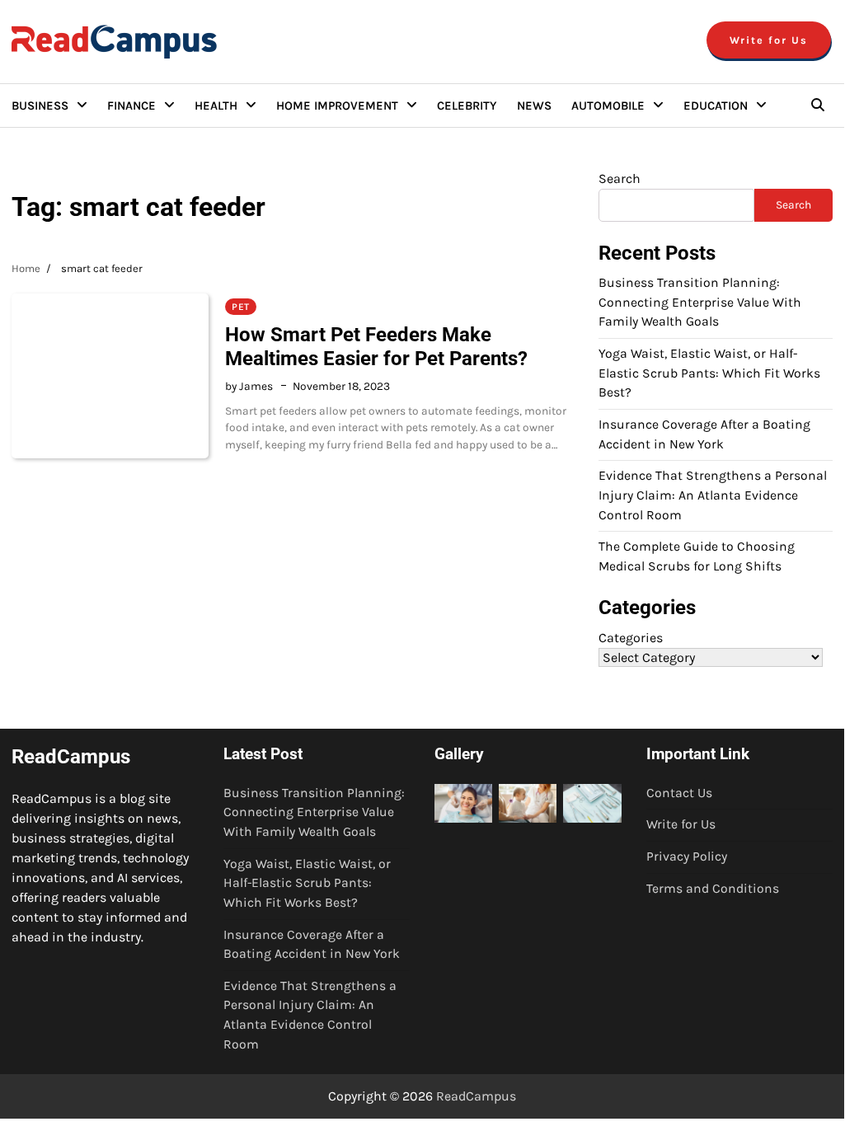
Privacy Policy (686, 856)
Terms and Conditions (712, 888)
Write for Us (769, 40)
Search (620, 178)
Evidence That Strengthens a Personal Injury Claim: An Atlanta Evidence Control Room (713, 495)
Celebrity (467, 105)
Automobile (608, 105)
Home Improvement (337, 105)
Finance (131, 105)
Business (40, 105)
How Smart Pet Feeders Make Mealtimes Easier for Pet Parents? (376, 346)
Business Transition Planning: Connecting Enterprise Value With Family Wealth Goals (700, 302)
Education (715, 105)
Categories (631, 637)
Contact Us (679, 793)
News (534, 105)
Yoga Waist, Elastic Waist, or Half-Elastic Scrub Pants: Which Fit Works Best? (709, 373)
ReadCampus (476, 1096)
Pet (241, 306)
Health (216, 105)
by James (249, 385)
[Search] (818, 105)
